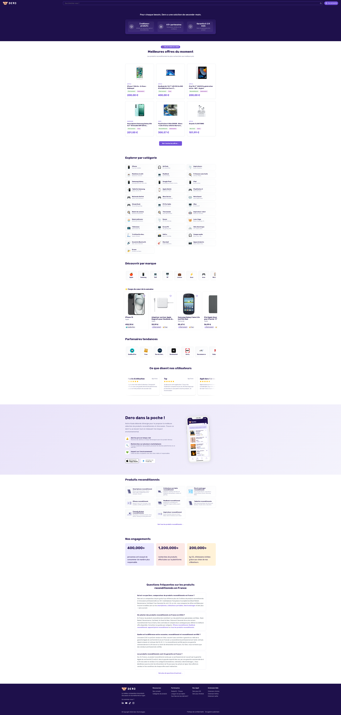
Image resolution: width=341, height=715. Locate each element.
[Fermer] (337, 4)
